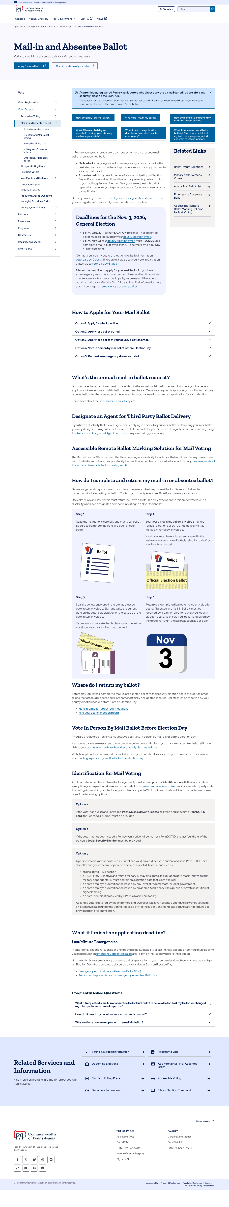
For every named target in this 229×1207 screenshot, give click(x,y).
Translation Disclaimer (192, 1183)
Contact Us (24, 235)
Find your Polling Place (33, 166)
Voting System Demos (33, 207)
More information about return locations (103, 708)
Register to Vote (125, 1136)
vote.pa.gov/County (89, 259)
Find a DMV (122, 1142)
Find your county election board (99, 712)
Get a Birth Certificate (128, 1147)
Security (208, 1183)
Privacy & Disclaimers (170, 1183)
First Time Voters (30, 171)
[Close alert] (210, 92)
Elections (23, 214)
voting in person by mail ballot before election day (111, 758)
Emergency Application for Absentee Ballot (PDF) (110, 971)
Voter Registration (28, 102)
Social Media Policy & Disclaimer (199, 1186)
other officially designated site (137, 747)
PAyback (121, 1159)
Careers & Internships (179, 1136)
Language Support (31, 184)
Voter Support (26, 109)
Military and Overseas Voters (35, 151)
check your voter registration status (130, 198)
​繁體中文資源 (25, 248)
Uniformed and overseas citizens (157, 786)
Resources (24, 221)
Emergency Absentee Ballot (35, 159)
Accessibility (152, 1183)
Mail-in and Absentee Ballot (36, 123)
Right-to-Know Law (178, 1147)
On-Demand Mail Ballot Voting (36, 136)
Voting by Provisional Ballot (35, 201)
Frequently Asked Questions (36, 195)
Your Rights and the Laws (34, 178)
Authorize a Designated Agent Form (99, 433)
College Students (30, 189)
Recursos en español (29, 241)
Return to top (203, 1121)
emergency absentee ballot (119, 286)
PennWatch (174, 1142)
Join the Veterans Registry (131, 1153)
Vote (21, 92)
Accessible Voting (30, 116)
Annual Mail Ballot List (35, 143)
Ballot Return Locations (36, 129)
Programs (23, 228)
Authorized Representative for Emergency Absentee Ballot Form (119, 975)
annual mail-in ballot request (117, 401)
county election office (137, 236)
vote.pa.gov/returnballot (124, 103)
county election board (101, 747)
